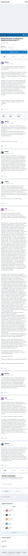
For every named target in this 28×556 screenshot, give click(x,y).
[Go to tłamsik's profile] (2, 152)
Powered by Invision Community (14, 554)
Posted (9, 63)
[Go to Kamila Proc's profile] (7, 510)
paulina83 (11, 518)
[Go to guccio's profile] (7, 524)
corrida (7, 181)
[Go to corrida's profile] (2, 182)
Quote (5, 109)
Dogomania (5, 2)
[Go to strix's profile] (2, 209)
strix (6, 208)
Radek (10, 514)
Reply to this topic (14, 52)
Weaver (4, 46)
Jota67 (10, 527)
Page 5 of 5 (13, 56)
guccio (10, 523)
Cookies (24, 552)
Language (4, 552)
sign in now (7, 478)
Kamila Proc (11, 510)
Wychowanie (11, 47)
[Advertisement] (14, 18)
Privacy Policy (12, 552)
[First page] (2, 57)
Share (7, 491)
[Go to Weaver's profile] (2, 63)
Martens (7, 373)
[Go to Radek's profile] (7, 515)
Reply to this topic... (8, 484)
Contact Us (18, 552)
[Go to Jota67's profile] (7, 528)
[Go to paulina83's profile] (7, 519)
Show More (14, 532)
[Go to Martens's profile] (2, 374)
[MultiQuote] (2, 109)
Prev (4, 56)
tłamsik (6, 151)
